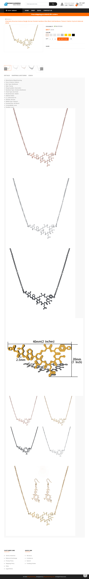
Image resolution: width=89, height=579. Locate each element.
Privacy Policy (9, 561)
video (30, 75)
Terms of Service (10, 555)
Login (66, 5)
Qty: (47, 39)
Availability (49, 26)
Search (29, 561)
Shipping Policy (10, 563)
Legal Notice (9, 569)
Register (71, 5)
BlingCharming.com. (49, 577)
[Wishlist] (71, 39)
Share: (48, 46)
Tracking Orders (31, 563)
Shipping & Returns (19, 75)
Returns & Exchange (11, 558)
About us (29, 555)
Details (7, 75)
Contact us (30, 558)
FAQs (7, 566)
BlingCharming (31, 577)
